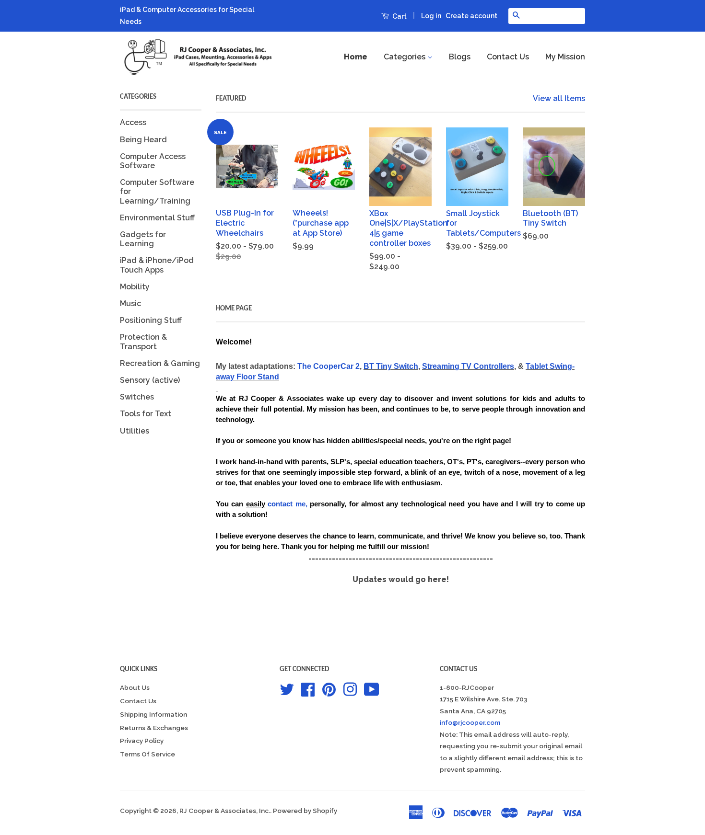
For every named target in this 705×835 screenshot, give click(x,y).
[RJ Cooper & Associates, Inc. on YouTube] (371, 688)
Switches (137, 396)
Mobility (135, 286)
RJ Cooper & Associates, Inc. (224, 810)
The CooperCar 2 (328, 366)
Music (130, 303)
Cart (399, 16)
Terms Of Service (147, 754)
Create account (471, 16)
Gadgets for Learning (143, 239)
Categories (405, 56)
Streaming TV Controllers (468, 366)
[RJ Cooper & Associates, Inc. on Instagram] (350, 688)
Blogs (459, 56)
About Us (135, 687)
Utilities (134, 430)
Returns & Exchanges (154, 728)
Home (355, 56)
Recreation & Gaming (160, 363)
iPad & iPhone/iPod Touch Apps (157, 265)
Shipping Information (153, 714)
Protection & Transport (143, 341)
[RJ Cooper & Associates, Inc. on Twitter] (287, 688)
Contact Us (508, 56)
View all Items (559, 98)
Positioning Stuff (151, 320)
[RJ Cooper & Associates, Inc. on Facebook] (308, 688)
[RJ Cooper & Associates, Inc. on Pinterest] (329, 688)
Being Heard (143, 139)
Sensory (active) (150, 380)
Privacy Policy (142, 740)
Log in (431, 16)
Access (133, 122)
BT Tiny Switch (391, 366)
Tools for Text (145, 413)
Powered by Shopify (305, 810)
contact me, (287, 504)
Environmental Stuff (157, 217)
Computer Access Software (153, 161)
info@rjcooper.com (470, 722)
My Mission (565, 56)
